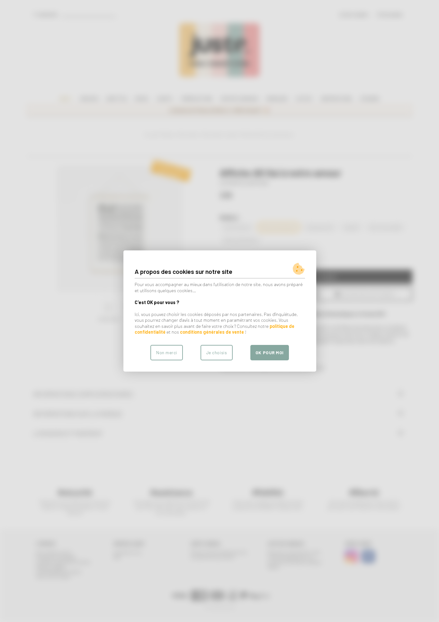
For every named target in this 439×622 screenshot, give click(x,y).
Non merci (166, 352)
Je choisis (216, 352)
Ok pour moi (269, 352)
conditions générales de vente (212, 332)
